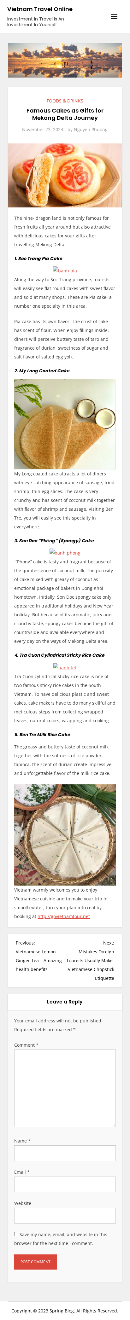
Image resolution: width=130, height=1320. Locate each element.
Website (22, 1203)
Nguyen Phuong (91, 129)
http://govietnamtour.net (64, 916)
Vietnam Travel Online (40, 9)
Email (22, 1172)
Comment (26, 1045)
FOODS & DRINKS (65, 101)
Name (22, 1141)
